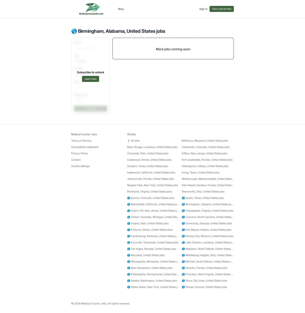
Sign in (203, 8)
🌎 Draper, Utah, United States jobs (148, 223)
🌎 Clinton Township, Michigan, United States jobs (153, 217)
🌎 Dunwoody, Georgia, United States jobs (207, 223)
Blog (121, 8)
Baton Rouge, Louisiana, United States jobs (152, 147)
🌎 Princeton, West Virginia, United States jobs (208, 274)
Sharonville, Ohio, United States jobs (203, 191)
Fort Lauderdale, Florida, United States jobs (207, 159)
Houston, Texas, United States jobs (147, 166)
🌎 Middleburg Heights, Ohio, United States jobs (208, 255)
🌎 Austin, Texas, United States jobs (203, 197)
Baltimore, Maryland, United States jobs (205, 140)
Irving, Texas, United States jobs (200, 172)
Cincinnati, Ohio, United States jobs (147, 153)
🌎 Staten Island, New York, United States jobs (153, 287)
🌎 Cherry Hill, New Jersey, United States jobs (153, 210)
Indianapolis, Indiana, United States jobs (205, 166)
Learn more (90, 78)
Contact (76, 159)
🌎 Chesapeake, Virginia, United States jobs (207, 210)
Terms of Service (81, 140)
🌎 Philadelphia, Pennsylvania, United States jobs (153, 274)
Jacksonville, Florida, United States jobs (150, 178)
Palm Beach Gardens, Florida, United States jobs (208, 185)
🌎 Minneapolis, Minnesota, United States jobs (153, 261)
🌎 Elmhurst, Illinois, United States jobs (150, 229)
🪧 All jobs (133, 140)
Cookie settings (80, 166)
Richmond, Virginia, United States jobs (149, 191)
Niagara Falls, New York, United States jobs (152, 185)
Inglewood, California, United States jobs (151, 172)
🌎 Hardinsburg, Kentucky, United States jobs (153, 236)
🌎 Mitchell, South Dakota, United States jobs (208, 261)
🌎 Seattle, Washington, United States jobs (152, 280)
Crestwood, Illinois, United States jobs (149, 159)
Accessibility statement (84, 147)
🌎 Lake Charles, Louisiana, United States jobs (208, 242)
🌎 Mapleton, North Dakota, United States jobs (208, 248)
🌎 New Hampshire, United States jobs (150, 267)
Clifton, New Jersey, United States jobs (204, 153)
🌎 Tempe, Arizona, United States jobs (204, 287)
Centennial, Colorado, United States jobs (206, 147)
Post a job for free (221, 8)
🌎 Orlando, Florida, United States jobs (204, 267)
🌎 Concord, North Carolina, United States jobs (208, 217)
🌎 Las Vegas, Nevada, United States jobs (151, 248)
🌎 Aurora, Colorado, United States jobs (150, 197)
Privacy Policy (79, 153)
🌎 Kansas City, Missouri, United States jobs (207, 236)
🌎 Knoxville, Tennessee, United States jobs (152, 242)
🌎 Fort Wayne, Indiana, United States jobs (206, 229)
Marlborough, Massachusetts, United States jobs (208, 178)
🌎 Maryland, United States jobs (146, 255)
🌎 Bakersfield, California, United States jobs (153, 204)
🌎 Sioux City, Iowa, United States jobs (204, 280)
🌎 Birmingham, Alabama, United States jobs (208, 204)
